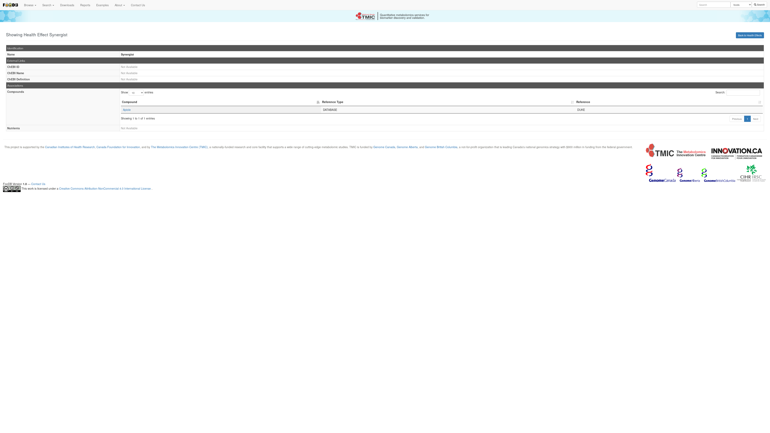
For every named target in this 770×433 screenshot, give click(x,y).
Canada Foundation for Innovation (118, 147)
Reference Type (332, 102)
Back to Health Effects (750, 35)
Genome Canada (384, 147)
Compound (129, 102)
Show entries (137, 92)
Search (47, 5)
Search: (720, 92)
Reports (85, 5)
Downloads (67, 5)
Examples (102, 5)
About (119, 5)
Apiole (127, 110)
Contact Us (138, 5)
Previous (737, 118)
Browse (29, 5)
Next (755, 118)
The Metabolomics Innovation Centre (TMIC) (179, 147)
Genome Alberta (407, 147)
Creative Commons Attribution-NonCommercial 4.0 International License (105, 189)
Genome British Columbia (441, 147)
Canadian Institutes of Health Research (70, 147)
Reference (583, 102)
